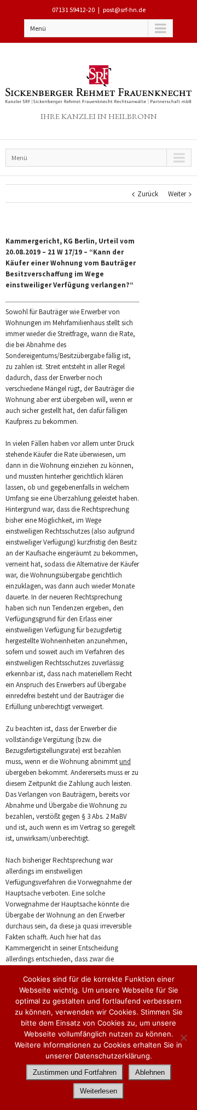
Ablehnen (150, 1072)
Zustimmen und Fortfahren (75, 1072)
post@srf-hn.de (124, 9)
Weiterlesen (98, 1091)
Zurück (147, 194)
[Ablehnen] (183, 1037)
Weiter (177, 194)
